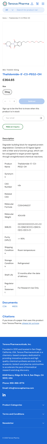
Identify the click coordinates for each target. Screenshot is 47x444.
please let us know (30, 323)
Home (5, 18)
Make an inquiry (13, 127)
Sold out (31, 101)
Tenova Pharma (13, 438)
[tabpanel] (23, 235)
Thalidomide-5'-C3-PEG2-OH (19, 18)
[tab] (8, 138)
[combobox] (23, 10)
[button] (37, 3)
